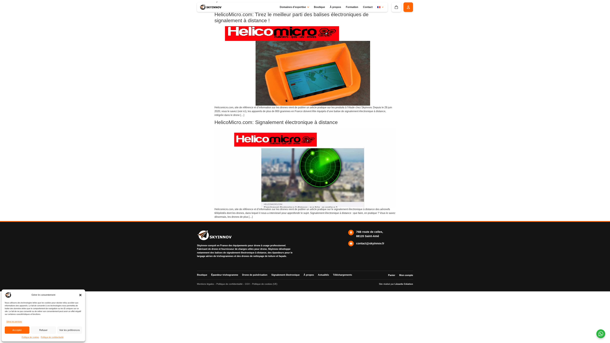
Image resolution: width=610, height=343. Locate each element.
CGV (247, 284)
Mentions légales (205, 284)
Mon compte (406, 275)
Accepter (17, 330)
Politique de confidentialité (52, 337)
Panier (391, 275)
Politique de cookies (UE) (264, 284)
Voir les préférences (69, 330)
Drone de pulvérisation (254, 274)
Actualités (323, 274)
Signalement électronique (285, 274)
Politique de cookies (30, 337)
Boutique (202, 274)
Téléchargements (342, 274)
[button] (80, 295)
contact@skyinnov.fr (370, 243)
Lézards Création (404, 284)
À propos (309, 274)
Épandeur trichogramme (224, 274)
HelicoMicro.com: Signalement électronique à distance (276, 122)
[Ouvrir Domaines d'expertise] (308, 7)
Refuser (43, 330)
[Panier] (396, 7)
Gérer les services (14, 321)
